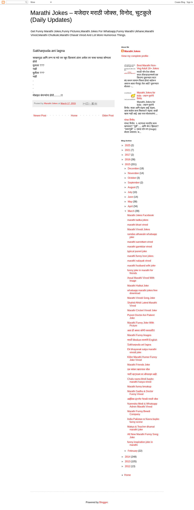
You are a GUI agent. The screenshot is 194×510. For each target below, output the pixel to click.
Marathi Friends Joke (138, 364)
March (131, 211)
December (134, 168)
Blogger (103, 502)
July (130, 192)
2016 (128, 159)
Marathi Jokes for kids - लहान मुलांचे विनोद (146, 95)
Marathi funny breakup (139, 386)
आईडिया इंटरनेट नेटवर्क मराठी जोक (142, 399)
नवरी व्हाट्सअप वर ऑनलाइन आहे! (142, 374)
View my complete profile (134, 56)
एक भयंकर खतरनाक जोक (138, 369)
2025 (128, 145)
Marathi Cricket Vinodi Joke (142, 310)
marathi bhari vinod (137, 224)
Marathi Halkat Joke (138, 285)
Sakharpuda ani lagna (139, 344)
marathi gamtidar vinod (139, 246)
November (134, 173)
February (133, 451)
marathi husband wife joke (141, 265)
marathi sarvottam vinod (140, 242)
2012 (128, 466)
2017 (128, 154)
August (132, 187)
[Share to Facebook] (92, 103)
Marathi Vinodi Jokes (138, 229)
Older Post (108, 115)
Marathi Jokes (132, 51)
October (132, 178)
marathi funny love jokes (140, 256)
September (134, 182)
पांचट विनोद (129, 120)
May (130, 201)
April (130, 206)
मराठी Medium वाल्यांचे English (142, 340)
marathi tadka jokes (137, 220)
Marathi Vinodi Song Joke (141, 298)
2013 (128, 461)
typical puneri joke (137, 251)
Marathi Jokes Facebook (140, 215)
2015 (128, 164)
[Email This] (84, 103)
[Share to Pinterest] (95, 103)
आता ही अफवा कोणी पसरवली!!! (141, 330)
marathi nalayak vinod (139, 260)
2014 (128, 456)
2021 (128, 150)
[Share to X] (90, 103)
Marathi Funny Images (139, 335)
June (131, 197)
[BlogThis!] (87, 103)
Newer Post (39, 115)
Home (74, 115)
